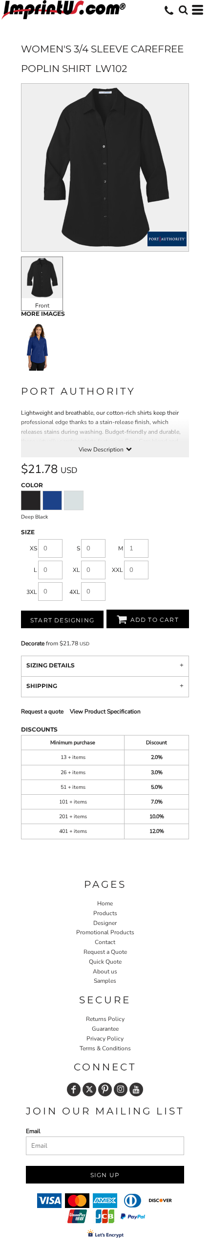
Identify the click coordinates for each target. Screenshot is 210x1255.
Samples (105, 981)
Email (33, 1131)
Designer (105, 923)
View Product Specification (105, 711)
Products (105, 913)
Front (42, 305)
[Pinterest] (105, 1089)
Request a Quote (105, 952)
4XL (74, 592)
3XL (31, 592)
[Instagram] (120, 1089)
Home (105, 903)
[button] (183, 10)
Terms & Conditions (105, 1048)
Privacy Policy (105, 1038)
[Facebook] (74, 1089)
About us (105, 971)
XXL (117, 570)
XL (76, 570)
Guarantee (105, 1029)
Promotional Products (105, 932)
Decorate (32, 643)
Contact (105, 942)
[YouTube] (136, 1089)
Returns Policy (105, 1019)
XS (33, 548)
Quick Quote (105, 962)
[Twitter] (89, 1089)
